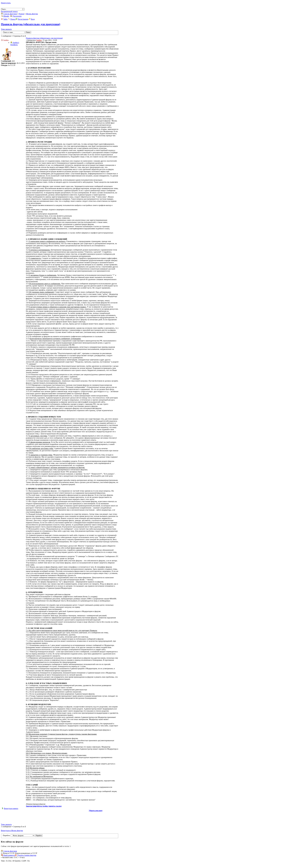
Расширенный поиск (9, 11)
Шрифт (6, 16)
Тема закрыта (6, 29)
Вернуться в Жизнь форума (12, 831)
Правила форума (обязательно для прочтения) (30, 24)
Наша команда (9, 855)
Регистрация (23, 19)
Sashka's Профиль (14, 44)
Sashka (39, 40)
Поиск (13, 19)
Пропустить (6, 3)
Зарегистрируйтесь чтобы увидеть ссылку (44, 806)
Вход (33, 19)
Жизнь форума (32, 14)
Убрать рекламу (96, 811)
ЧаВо (5, 19)
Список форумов (10, 14)
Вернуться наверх (11, 808)
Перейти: (6, 835)
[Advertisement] (60, 817)
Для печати (17, 16)
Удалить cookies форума (26, 855)
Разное (21, 14)
